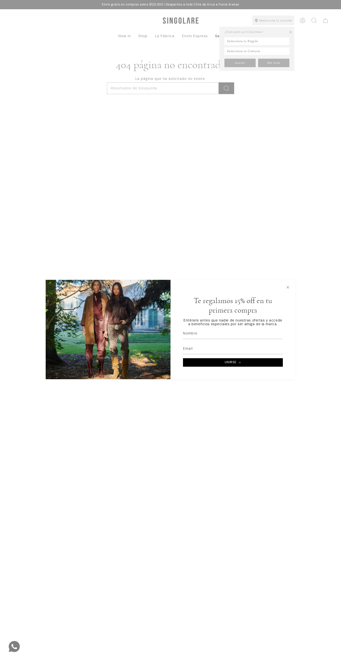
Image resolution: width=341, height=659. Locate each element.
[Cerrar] (287, 287)
